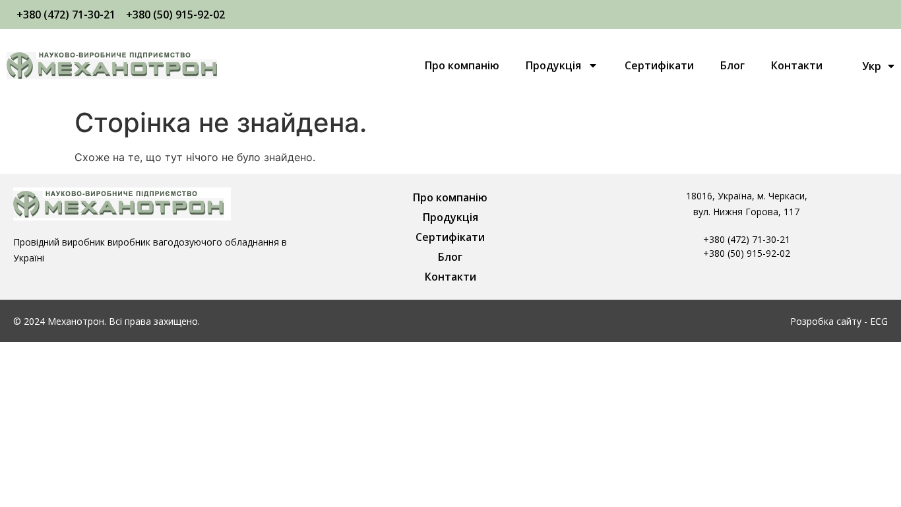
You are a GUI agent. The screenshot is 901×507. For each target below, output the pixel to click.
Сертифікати (659, 65)
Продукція (553, 65)
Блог (732, 65)
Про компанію (462, 65)
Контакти (797, 65)
